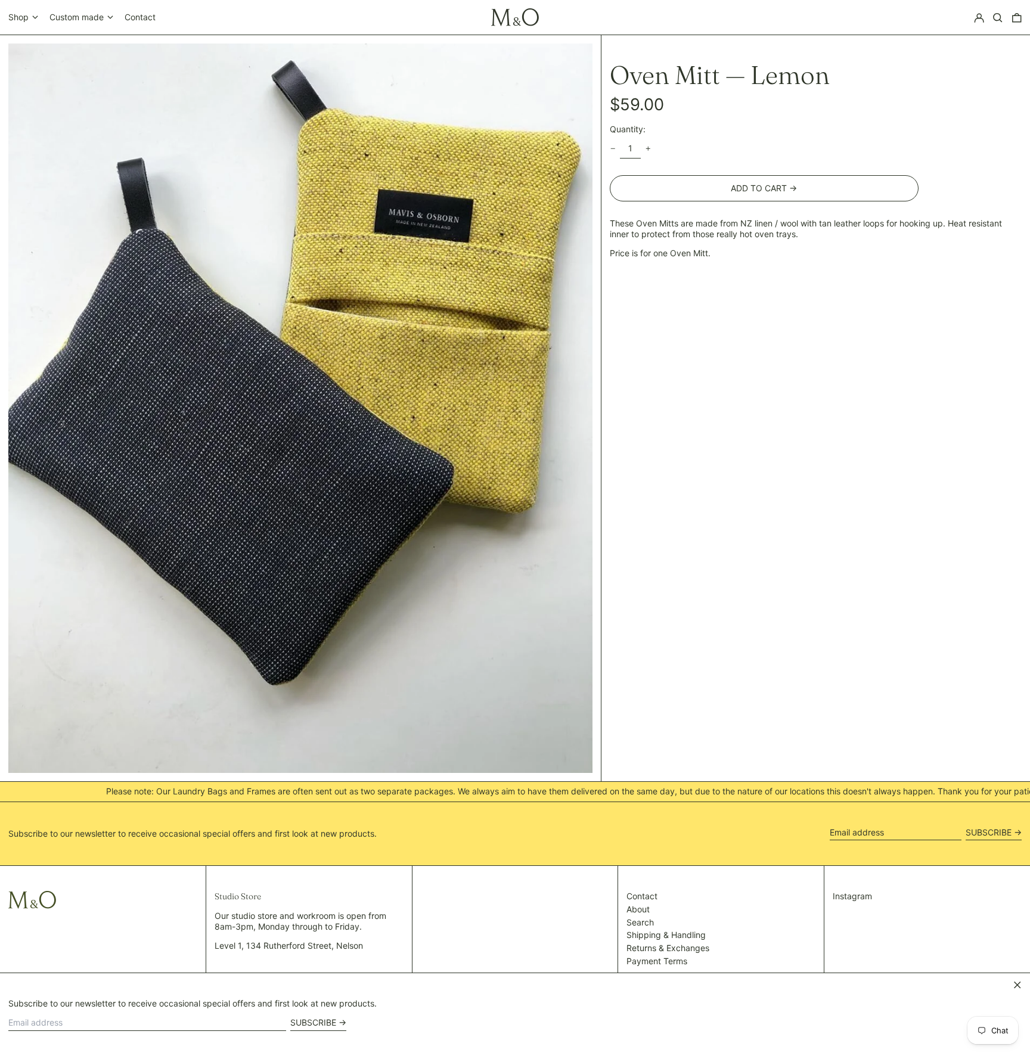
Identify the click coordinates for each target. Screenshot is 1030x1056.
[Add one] (648, 148)
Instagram (852, 896)
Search (640, 922)
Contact (140, 17)
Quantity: (628, 129)
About (638, 909)
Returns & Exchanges (667, 948)
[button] (997, 17)
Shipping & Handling (666, 935)
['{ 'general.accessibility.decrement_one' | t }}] (613, 148)
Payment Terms (656, 961)
